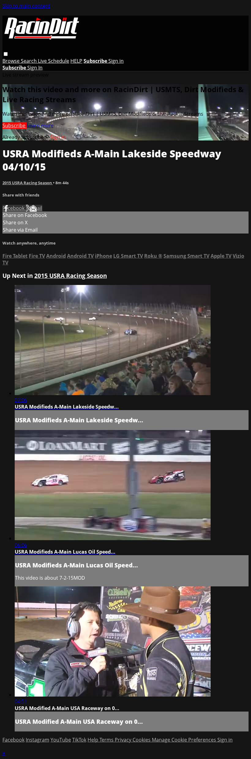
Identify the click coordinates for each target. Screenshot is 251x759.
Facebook (14, 208)
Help (93, 739)
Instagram (37, 739)
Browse (11, 61)
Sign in (116, 61)
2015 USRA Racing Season (27, 182)
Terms (107, 739)
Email (36, 208)
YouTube (61, 739)
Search (29, 61)
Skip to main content (26, 5)
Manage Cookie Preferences (184, 739)
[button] (6, 54)
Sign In (35, 67)
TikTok (79, 739)
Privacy (124, 739)
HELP (76, 61)
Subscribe (14, 125)
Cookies (142, 739)
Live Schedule (53, 61)
